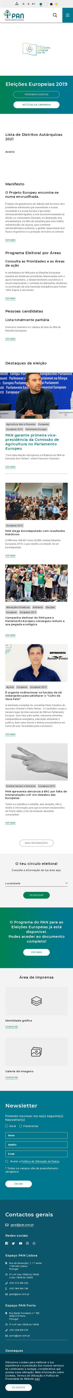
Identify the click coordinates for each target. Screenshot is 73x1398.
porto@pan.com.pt (19, 1335)
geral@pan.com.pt (22, 1225)
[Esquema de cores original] (41, 4)
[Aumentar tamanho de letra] (33, 4)
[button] (67, 15)
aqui (37, 1378)
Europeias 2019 (14, 429)
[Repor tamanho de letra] (28, 4)
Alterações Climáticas (18, 607)
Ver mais (10, 240)
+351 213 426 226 (18, 1283)
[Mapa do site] (16, 3)
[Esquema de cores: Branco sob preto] (51, 4)
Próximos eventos (36, 94)
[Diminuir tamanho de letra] (24, 4)
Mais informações (36, 843)
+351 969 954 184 (18, 1288)
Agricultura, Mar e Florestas (20, 424)
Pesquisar (37, 895)
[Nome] (36, 1135)
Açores (10, 687)
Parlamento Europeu (36, 429)
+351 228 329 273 (18, 1330)
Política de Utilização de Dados (40, 1161)
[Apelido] (36, 1144)
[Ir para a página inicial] (14, 15)
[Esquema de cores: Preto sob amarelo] (56, 4)
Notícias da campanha (37, 105)
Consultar (11, 1027)
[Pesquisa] (55, 15)
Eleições (50, 607)
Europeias (43, 424)
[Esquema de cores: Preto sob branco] (46, 4)
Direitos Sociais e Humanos (20, 786)
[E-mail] (36, 1153)
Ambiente (38, 607)
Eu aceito (18, 1387)
